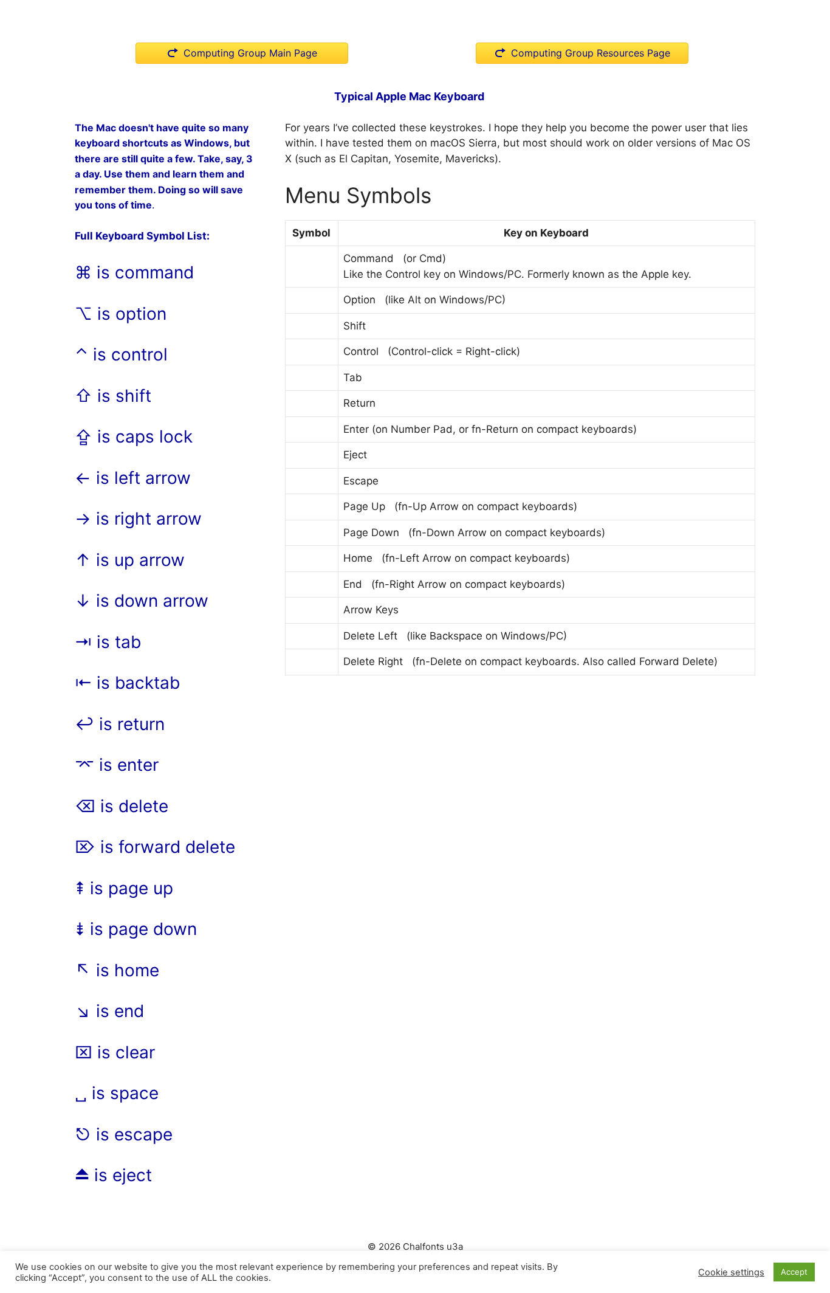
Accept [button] (794, 1272)
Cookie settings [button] (731, 1272)
